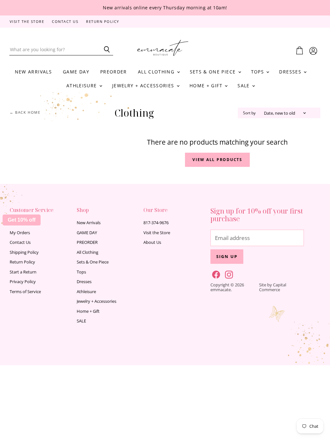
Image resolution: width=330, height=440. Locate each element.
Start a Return (23, 272)
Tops (258, 72)
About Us (152, 242)
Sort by (249, 113)
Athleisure (82, 85)
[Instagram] (228, 273)
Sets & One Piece (214, 72)
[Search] (104, 49)
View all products (217, 159)
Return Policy (102, 22)
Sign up (227, 256)
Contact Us (65, 22)
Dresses (291, 72)
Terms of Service (25, 291)
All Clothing (157, 72)
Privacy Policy (23, 281)
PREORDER (113, 72)
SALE (244, 85)
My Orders (20, 232)
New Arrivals (33, 72)
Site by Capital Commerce (272, 287)
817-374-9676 (156, 222)
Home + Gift (206, 85)
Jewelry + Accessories (144, 85)
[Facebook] (215, 273)
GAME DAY (76, 72)
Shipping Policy (24, 252)
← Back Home (25, 112)
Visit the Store (27, 22)
